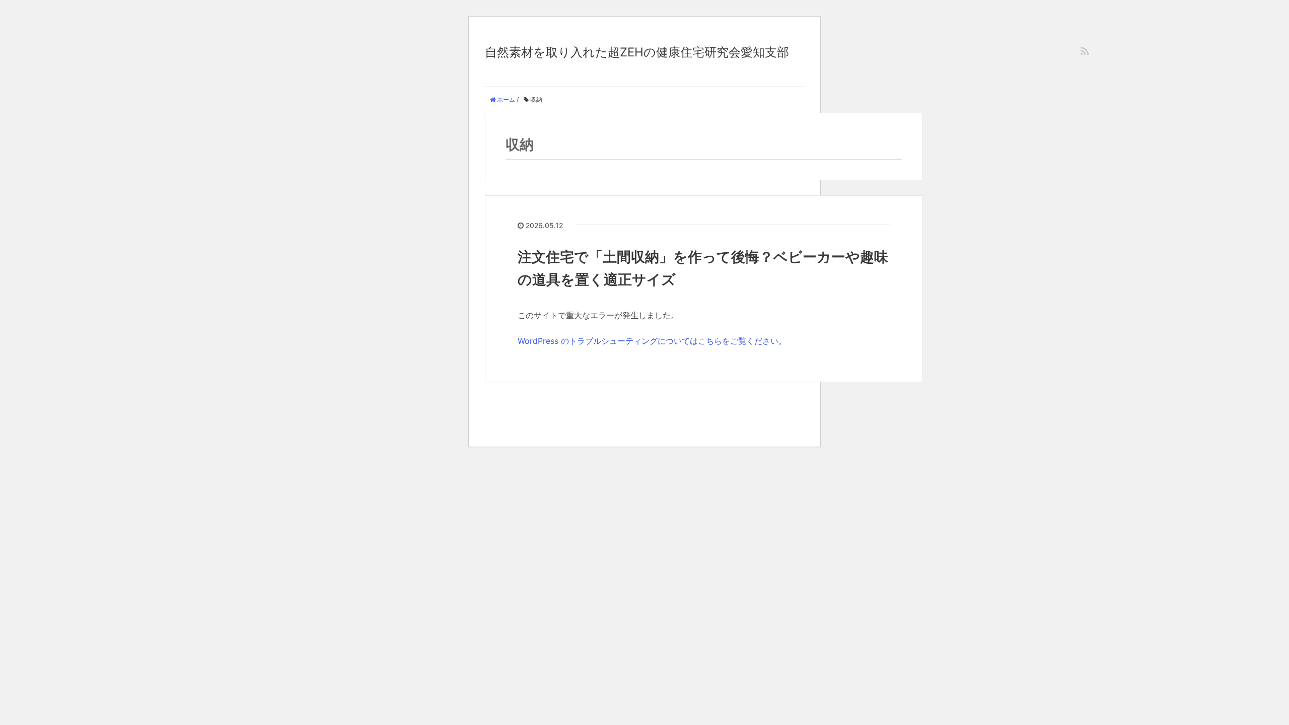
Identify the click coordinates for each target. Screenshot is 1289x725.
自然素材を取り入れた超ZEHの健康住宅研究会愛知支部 (637, 52)
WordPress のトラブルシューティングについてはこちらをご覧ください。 (652, 341)
